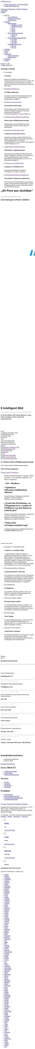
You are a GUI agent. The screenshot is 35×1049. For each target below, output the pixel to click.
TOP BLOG (16, 816)
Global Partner (12, 20)
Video (6, 52)
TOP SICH (24, 816)
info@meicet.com (18, 761)
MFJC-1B (14, 34)
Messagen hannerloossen (8, 764)
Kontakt (6, 60)
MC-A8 (13, 47)
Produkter (7, 22)
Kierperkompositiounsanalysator (17, 38)
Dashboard (7, 59)
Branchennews (12, 57)
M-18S (13, 36)
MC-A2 (13, 46)
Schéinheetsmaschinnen (14, 44)
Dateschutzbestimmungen (11, 774)
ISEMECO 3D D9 (16, 25)
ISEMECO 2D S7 (16, 26)
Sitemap (9, 816)
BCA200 (14, 43)
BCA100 (14, 41)
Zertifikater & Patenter (14, 18)
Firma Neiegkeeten (13, 55)
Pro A (13, 28)
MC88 (13, 30)
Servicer (6, 51)
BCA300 (14, 39)
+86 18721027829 (23, 759)
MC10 (13, 31)
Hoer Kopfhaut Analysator (15, 33)
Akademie (7, 49)
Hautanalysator (12, 23)
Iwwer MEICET (12, 17)
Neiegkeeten (7, 54)
